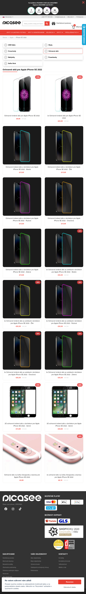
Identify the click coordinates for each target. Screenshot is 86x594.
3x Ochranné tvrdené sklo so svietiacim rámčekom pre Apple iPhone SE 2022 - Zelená (64, 373)
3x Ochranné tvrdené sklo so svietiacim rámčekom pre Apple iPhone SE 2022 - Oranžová (22, 373)
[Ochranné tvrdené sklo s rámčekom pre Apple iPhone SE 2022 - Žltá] (64, 145)
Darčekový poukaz (8, 558)
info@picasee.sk (60, 17)
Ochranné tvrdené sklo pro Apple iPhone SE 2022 (22, 115)
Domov (5, 37)
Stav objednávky (36, 558)
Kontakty (61, 558)
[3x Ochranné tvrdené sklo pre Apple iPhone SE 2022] (64, 94)
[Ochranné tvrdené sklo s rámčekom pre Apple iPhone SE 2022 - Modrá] (22, 145)
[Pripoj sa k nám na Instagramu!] (13, 508)
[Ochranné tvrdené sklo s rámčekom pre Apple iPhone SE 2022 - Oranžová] (64, 196)
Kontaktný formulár (64, 561)
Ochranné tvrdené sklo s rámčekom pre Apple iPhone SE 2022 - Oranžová (64, 219)
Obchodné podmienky (9, 567)
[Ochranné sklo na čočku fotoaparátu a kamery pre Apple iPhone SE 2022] (22, 453)
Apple (11, 37)
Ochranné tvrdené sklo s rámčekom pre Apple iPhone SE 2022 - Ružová (22, 219)
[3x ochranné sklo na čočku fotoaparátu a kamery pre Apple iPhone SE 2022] (64, 453)
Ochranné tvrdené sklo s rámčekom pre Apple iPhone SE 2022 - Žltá (64, 168)
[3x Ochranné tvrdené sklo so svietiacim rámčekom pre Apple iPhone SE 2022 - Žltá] (22, 299)
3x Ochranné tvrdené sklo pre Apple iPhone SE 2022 (64, 116)
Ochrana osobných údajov (11, 570)
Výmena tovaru (35, 564)
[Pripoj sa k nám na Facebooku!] (6, 508)
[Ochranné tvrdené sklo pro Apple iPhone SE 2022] (22, 94)
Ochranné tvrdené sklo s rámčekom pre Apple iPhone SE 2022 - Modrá (22, 168)
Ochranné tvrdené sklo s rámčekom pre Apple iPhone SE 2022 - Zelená (22, 270)
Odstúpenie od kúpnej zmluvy (40, 567)
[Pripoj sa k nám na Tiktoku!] (20, 508)
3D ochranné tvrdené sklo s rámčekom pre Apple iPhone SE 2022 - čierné (22, 424)
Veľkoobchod (63, 564)
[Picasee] (12, 22)
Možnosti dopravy (8, 561)
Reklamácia (34, 570)
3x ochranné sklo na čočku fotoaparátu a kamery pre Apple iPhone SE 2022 (64, 476)
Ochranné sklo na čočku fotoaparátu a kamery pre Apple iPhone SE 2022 (22, 476)
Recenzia (6, 573)
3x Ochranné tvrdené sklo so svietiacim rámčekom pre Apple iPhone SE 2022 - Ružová (64, 322)
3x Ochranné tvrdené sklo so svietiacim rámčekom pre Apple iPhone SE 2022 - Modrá (64, 270)
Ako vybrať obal (7, 577)
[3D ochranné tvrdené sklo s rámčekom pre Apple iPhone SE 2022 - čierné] (22, 402)
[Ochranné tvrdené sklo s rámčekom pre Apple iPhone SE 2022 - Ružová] (22, 196)
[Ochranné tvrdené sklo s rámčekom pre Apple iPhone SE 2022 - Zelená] (22, 248)
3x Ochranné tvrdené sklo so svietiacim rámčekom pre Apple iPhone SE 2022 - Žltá (22, 322)
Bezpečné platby (8, 564)
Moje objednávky (36, 561)
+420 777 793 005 (47, 17)
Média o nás (62, 567)
